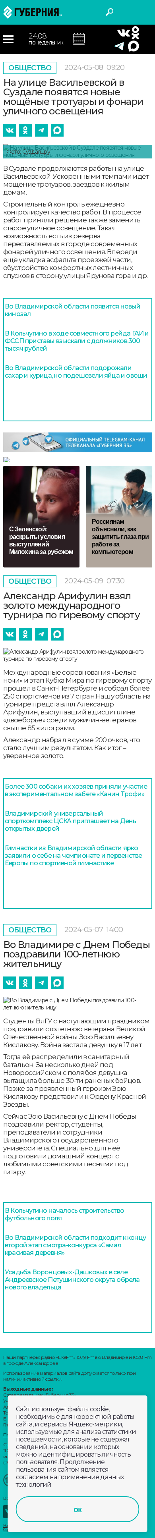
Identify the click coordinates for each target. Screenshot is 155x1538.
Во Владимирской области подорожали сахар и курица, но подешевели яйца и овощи (76, 371)
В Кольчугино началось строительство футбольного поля (64, 1214)
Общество (30, 68)
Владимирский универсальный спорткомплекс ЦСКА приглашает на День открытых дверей (70, 821)
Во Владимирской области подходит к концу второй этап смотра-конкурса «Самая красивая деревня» (75, 1245)
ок (77, 1509)
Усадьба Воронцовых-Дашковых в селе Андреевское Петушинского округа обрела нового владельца (72, 1279)
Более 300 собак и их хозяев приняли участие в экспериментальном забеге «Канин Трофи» (76, 790)
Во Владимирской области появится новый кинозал (73, 310)
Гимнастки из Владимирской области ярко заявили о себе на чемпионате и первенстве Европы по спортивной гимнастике (73, 855)
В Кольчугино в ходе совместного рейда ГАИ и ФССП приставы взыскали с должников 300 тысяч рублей (77, 341)
